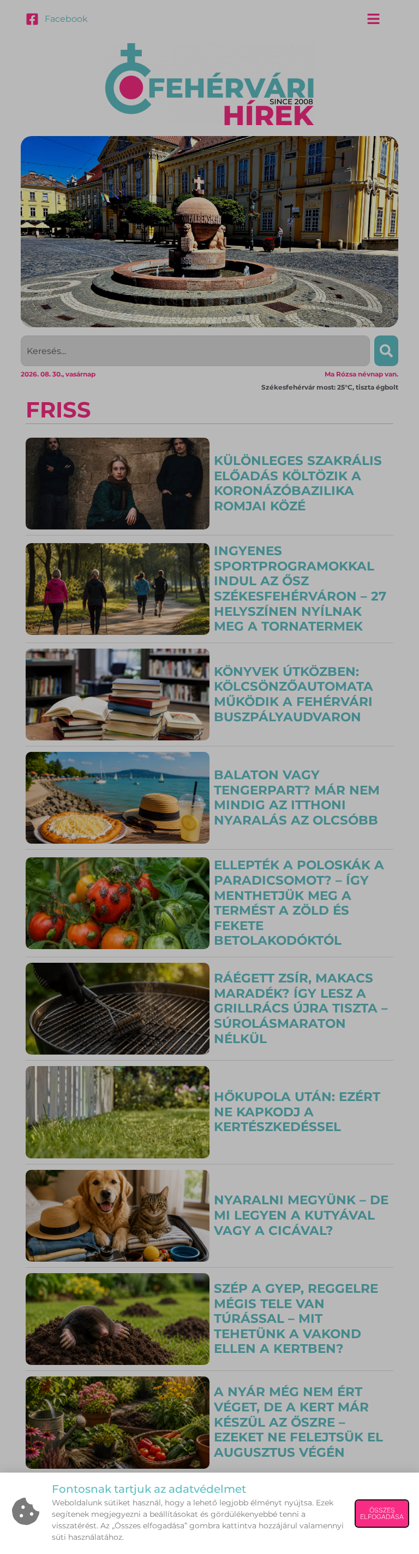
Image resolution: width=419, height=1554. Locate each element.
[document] (209, 777)
